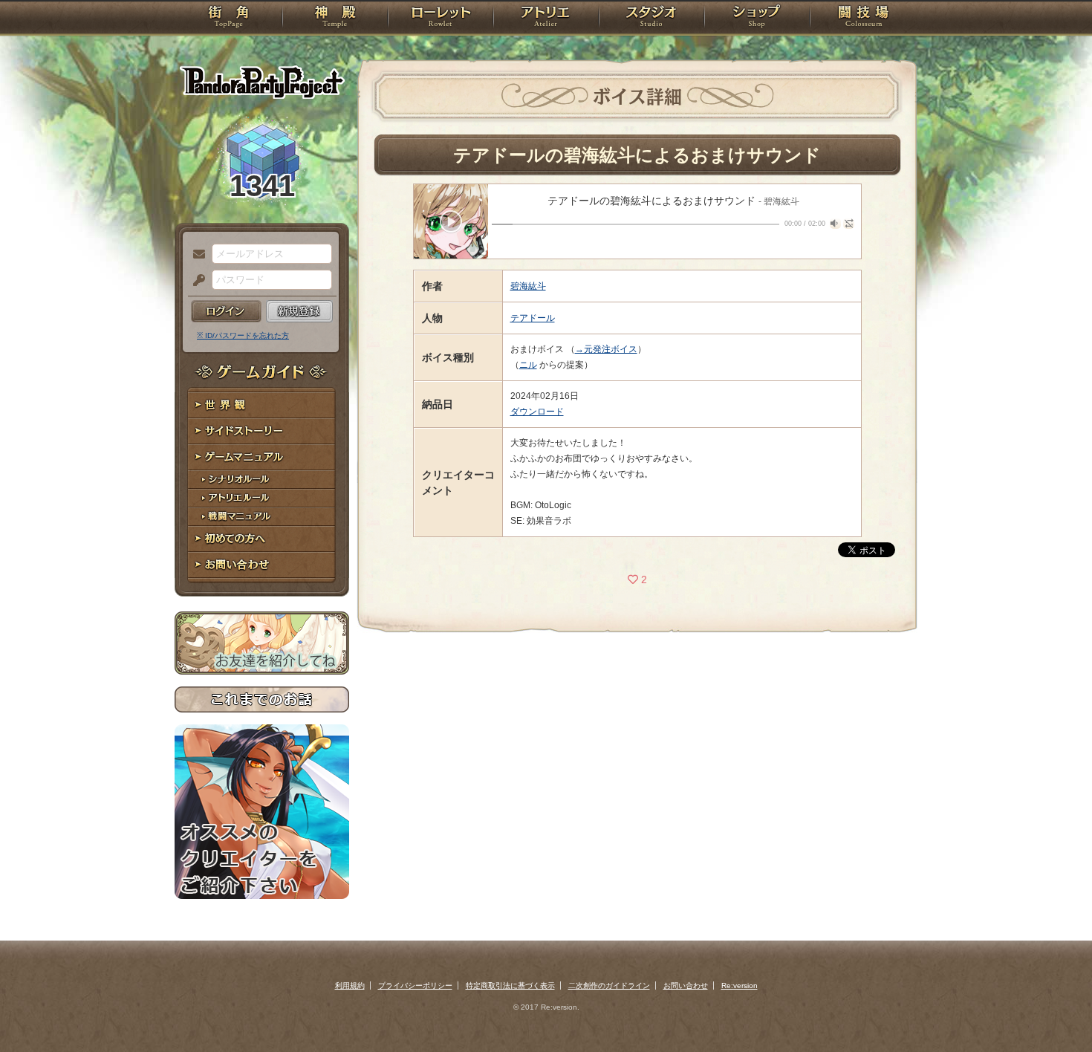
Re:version (739, 985)
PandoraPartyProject (262, 81)
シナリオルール (262, 479)
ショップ (757, 18)
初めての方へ (262, 539)
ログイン (226, 311)
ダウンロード (537, 411)
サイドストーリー (262, 431)
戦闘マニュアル (262, 516)
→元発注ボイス (606, 349)
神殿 (335, 18)
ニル (528, 365)
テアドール (532, 318)
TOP (228, 18)
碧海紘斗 (528, 286)
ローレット (440, 18)
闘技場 (863, 18)
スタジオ (651, 18)
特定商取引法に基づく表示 (510, 985)
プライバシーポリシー (415, 985)
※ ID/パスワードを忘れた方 (243, 335)
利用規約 (350, 985)
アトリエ (546, 18)
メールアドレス (195, 255)
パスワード (195, 281)
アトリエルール (262, 498)
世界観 (262, 405)
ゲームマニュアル (262, 457)
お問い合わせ (262, 565)
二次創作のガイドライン (609, 985)
